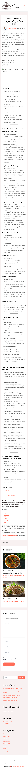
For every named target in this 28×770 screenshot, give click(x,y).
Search (21, 677)
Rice (21, 601)
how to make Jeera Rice (11, 599)
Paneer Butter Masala (9, 495)
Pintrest (6, 516)
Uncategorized (7, 751)
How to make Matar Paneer (10, 700)
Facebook (6, 515)
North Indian (6, 743)
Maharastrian (20, 575)
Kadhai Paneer (7, 498)
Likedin (5, 522)
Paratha (5, 746)
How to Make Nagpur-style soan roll (12, 688)
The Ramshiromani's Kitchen (16, 5)
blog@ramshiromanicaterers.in (16, 504)
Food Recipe (14, 575)
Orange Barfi (7, 490)
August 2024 (6, 723)
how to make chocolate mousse (11, 695)
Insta (13, 760)
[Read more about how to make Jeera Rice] (14, 588)
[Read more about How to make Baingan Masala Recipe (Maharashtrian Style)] (14, 560)
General (5, 738)
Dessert (5, 734)
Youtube (6, 520)
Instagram (6, 513)
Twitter (5, 518)
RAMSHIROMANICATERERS (10, 535)
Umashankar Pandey (18, 766)
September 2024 (7, 721)
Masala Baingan (8, 493)
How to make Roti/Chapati (10, 697)
